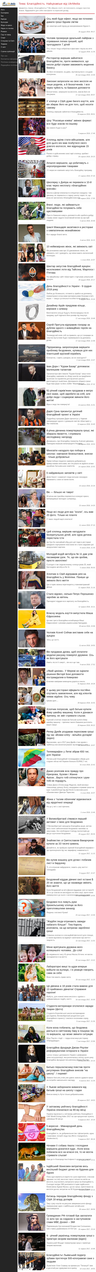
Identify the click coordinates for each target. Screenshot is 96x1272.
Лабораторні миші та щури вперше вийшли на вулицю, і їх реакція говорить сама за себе (70, 969)
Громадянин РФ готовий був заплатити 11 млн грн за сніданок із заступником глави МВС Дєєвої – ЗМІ (69, 1218)
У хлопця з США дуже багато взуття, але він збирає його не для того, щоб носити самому (70, 104)
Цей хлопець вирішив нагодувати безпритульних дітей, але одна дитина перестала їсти (68, 534)
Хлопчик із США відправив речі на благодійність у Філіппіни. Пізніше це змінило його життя (67, 577)
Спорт (3, 38)
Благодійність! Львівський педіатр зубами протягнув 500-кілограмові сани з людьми (70, 1258)
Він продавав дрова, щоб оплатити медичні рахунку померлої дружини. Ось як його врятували (70, 655)
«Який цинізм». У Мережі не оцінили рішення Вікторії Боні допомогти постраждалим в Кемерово (67, 674)
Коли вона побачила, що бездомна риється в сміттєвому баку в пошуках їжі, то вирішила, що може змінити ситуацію (70, 1030)
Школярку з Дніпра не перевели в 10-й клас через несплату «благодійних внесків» (69, 185)
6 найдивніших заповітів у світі (64, 473)
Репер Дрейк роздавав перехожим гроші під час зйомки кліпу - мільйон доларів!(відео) (70, 734)
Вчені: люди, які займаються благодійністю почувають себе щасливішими (64, 208)
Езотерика (5, 13)
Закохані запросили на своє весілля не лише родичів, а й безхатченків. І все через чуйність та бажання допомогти (69, 84)
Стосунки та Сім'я (7, 41)
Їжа (2, 16)
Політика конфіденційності (11, 62)
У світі (3, 47)
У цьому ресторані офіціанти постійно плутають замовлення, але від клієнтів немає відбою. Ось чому (69, 693)
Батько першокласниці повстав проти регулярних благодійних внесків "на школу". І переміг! (68, 1070)
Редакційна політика (9, 65)
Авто (2, 10)
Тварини (4, 44)
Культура (4, 22)
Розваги (4, 31)
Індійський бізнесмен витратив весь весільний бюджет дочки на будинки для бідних (70, 1169)
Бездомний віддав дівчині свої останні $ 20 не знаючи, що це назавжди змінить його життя (69, 882)
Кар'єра (3, 19)
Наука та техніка (7, 28)
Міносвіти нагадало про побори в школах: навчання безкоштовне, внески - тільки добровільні (69, 453)
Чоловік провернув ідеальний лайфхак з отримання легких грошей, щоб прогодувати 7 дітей (70, 41)
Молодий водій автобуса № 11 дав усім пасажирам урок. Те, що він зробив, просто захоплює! (69, 557)
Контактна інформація (10, 59)
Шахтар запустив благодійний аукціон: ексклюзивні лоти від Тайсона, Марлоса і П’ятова (70, 269)
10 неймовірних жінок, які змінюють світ (69, 246)
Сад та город (6, 35)
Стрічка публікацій (8, 51)
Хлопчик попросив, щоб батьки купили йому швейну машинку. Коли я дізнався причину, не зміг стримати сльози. (69, 712)
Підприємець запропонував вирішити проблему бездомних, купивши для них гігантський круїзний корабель (69, 350)
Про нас (4, 56)
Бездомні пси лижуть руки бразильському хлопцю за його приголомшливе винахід (64, 905)
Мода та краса (6, 25)
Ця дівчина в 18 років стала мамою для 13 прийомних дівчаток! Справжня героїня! (69, 989)
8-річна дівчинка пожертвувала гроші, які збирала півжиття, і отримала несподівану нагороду (70, 433)
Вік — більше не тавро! (59, 492)
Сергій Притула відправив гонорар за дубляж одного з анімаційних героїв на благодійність (68, 328)
